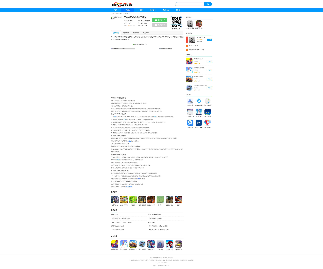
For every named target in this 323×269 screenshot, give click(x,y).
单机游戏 (159, 257)
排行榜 (178, 10)
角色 (124, 119)
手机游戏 (127, 10)
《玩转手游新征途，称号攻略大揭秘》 (121, 218)
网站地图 (170, 257)
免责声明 (165, 257)
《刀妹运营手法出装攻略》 (155, 218)
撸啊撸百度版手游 (198, 59)
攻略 (139, 178)
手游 (118, 160)
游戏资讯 (153, 10)
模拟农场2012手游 (198, 76)
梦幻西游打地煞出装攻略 (154, 214)
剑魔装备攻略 (114, 214)
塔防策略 (126, 13)
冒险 (115, 116)
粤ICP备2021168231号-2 (164, 265)
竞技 (130, 141)
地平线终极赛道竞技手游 (200, 85)
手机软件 (140, 10)
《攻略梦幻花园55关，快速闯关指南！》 (121, 222)
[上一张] (126, 69)
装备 (155, 116)
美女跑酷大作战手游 (199, 67)
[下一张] (157, 69)
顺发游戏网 (129, 186)
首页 (115, 10)
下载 (209, 39)
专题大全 (166, 10)
